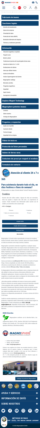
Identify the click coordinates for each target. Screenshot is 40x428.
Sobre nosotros (7, 113)
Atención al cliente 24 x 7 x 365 (11, 64)
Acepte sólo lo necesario (20, 226)
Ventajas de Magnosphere (10, 116)
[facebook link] (10, 411)
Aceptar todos (20, 221)
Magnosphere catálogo (9, 80)
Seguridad (5, 89)
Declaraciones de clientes (9, 67)
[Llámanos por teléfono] (37, 2)
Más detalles (20, 234)
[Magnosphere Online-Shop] (9, 2)
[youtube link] (17, 411)
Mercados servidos (8, 83)
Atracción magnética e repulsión (11, 52)
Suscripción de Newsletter (10, 95)
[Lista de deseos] (25, 7)
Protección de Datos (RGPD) (10, 36)
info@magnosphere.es (15, 344)
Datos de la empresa (8, 30)
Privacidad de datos (8, 33)
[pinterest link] (30, 411)
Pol (4, 206)
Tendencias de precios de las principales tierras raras (16, 61)
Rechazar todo (20, 230)
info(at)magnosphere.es (19, 353)
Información (8, 12)
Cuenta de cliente (7, 129)
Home (2, 12)
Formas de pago (7, 132)
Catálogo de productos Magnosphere (26, 378)
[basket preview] (36, 7)
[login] (30, 7)
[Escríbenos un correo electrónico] (33, 2)
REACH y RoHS (7, 58)
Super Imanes (6, 92)
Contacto (5, 110)
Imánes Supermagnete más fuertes (12, 76)
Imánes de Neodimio (8, 73)
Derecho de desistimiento (9, 27)
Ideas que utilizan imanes (9, 70)
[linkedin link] (37, 411)
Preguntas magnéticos (9, 86)
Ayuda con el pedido (8, 126)
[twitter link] (3, 411)
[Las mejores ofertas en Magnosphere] (19, 7)
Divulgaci (8, 206)
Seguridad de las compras (10, 135)
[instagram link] (23, 411)
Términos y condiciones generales (12, 42)
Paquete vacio (7, 55)
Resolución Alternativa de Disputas (12, 39)
